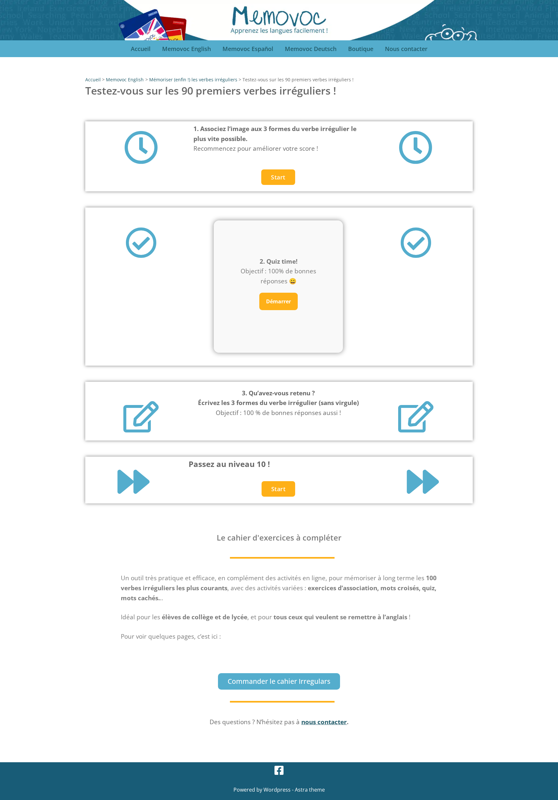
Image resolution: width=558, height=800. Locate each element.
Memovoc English (186, 49)
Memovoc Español (247, 49)
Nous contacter (406, 49)
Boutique (360, 49)
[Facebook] (279, 770)
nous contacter (324, 722)
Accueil (140, 49)
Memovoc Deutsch (310, 49)
